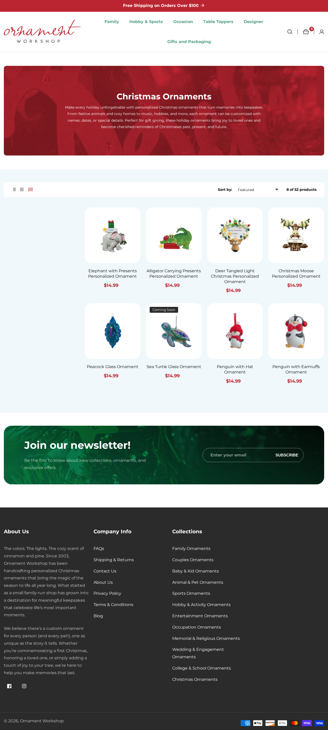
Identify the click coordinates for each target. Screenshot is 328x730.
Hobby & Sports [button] (146, 21)
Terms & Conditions (113, 604)
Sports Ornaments (191, 593)
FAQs (99, 548)
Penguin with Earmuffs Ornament (296, 369)
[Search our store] (292, 31)
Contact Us (105, 571)
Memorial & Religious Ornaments (206, 638)
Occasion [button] (183, 21)
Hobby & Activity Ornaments (201, 604)
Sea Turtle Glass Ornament (174, 366)
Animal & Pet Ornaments (197, 582)
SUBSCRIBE (286, 455)
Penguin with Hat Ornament (235, 369)
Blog (98, 615)
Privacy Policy (107, 593)
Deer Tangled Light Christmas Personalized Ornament (235, 276)
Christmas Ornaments (195, 679)
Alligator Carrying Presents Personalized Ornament (174, 273)
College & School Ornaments (201, 668)
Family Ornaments (191, 548)
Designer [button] (253, 21)
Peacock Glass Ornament (112, 366)
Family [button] (112, 21)
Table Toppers (218, 21)
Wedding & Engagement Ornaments (198, 653)
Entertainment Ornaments (200, 615)
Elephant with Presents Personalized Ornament (112, 273)
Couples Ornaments (192, 559)
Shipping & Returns (114, 559)
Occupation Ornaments (196, 627)
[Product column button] (14, 189)
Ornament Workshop (42, 721)
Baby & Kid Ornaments (195, 571)
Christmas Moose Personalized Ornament (296, 273)
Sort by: (225, 189)
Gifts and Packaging (189, 41)
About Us (103, 582)
